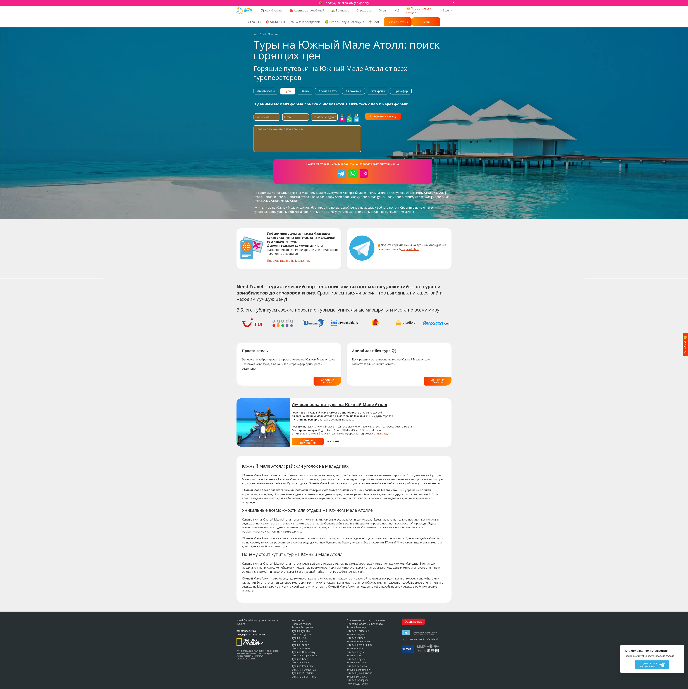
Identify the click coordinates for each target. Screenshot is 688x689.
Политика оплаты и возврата (365, 624)
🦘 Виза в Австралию (305, 22)
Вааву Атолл (394, 197)
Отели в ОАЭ (299, 641)
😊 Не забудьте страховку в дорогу (344, 3)
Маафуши (377, 197)
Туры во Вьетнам (302, 673)
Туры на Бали (300, 659)
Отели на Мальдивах (359, 645)
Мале (322, 193)
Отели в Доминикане (359, 673)
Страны (253, 22)
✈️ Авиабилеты (271, 10)
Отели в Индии (356, 638)
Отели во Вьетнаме (304, 676)
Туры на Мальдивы (358, 641)
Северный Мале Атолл (359, 193)
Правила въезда (302, 624)
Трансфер (401, 91)
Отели (383, 10)
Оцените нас (413, 622)
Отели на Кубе (356, 652)
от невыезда (381, 433)
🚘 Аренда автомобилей (307, 10)
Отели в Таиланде (358, 631)
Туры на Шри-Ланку (303, 652)
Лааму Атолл (360, 197)
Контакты (298, 620)
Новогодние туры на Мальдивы (294, 193)
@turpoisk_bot (409, 249)
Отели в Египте (301, 648)
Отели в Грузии (356, 659)
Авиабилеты (266, 91)
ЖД (397, 10)
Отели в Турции (301, 634)
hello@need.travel (246, 631)
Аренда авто (328, 91)
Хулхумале (334, 193)
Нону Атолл (424, 193)
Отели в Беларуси (358, 680)
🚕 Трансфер (340, 10)
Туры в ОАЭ (299, 638)
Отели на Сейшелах (304, 669)
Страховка (364, 10)
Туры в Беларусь (357, 676)
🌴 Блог (374, 22)
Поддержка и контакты (250, 634)
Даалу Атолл (289, 201)
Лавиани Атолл (274, 197)
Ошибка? (685, 344)
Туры (287, 91)
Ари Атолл (407, 193)
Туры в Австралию (303, 627)
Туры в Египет (300, 645)
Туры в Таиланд (356, 627)
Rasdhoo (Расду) (387, 193)
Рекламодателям (357, 683)
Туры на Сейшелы (302, 666)
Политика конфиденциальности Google (253, 653)
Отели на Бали (301, 662)
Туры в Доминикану (359, 669)
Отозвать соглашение (245, 658)
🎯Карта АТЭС (276, 22)
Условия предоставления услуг (249, 656)
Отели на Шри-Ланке (304, 655)
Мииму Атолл (414, 197)
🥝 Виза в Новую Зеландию (344, 22)
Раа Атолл (317, 197)
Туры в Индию (355, 634)
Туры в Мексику (356, 662)
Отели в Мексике (357, 666)
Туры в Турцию (301, 631)
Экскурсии (377, 91)
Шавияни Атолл (297, 197)
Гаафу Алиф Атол (338, 197)
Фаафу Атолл (434, 197)
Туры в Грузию (355, 655)
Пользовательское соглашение (366, 620)
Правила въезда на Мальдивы (288, 261)
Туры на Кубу (355, 648)
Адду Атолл (271, 201)
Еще (446, 10)
